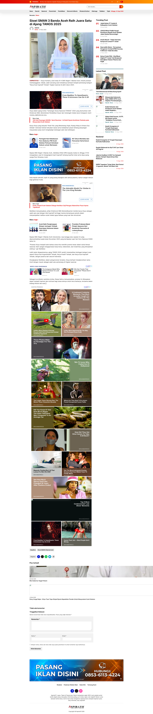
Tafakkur (102, 11)
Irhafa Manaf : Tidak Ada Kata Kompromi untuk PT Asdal (110, 40)
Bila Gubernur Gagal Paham (38, 581)
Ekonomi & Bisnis (72, 11)
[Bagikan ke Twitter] (42, 556)
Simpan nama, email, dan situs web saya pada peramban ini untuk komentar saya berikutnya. (58, 644)
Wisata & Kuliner (85, 11)
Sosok (101, 93)
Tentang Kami (91, 685)
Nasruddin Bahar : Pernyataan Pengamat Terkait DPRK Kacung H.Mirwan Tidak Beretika (111, 49)
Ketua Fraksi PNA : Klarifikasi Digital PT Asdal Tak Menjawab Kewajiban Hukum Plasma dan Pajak (111, 58)
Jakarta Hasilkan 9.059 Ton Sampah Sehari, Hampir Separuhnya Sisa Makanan (108, 156)
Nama (33, 636)
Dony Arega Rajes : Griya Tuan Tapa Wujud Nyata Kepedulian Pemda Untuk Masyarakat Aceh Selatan (62, 599)
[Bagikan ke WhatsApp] (46, 556)
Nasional (44, 11)
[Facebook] (112, 2)
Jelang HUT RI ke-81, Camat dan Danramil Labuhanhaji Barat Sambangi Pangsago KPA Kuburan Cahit (69, 1)
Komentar (35, 619)
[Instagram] (117, 2)
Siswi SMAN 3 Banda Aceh (45, 550)
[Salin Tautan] (53, 556)
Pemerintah (52, 11)
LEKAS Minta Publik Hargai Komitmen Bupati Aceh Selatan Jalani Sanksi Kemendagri (111, 32)
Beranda (32, 15)
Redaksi (59, 685)
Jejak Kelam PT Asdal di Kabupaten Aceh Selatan (108, 24)
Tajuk (108, 11)
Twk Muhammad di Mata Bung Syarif (108, 91)
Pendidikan (61, 11)
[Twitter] (115, 2)
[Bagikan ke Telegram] (49, 556)
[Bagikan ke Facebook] (38, 556)
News (31, 11)
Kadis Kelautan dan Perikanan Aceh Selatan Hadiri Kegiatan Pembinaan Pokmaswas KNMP (113, 108)
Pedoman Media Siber (71, 685)
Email (64, 636)
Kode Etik (83, 685)
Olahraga (94, 11)
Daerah (37, 11)
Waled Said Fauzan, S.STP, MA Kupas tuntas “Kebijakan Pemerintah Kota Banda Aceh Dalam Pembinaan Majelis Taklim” (114, 118)
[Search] (121, 6)
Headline (33, 550)
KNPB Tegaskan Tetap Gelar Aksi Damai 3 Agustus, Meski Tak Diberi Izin (109, 165)
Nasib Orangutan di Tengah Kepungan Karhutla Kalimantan (112, 128)
